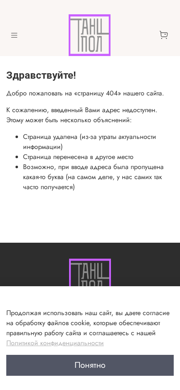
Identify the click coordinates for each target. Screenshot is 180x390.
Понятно (90, 365)
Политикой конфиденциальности (55, 343)
